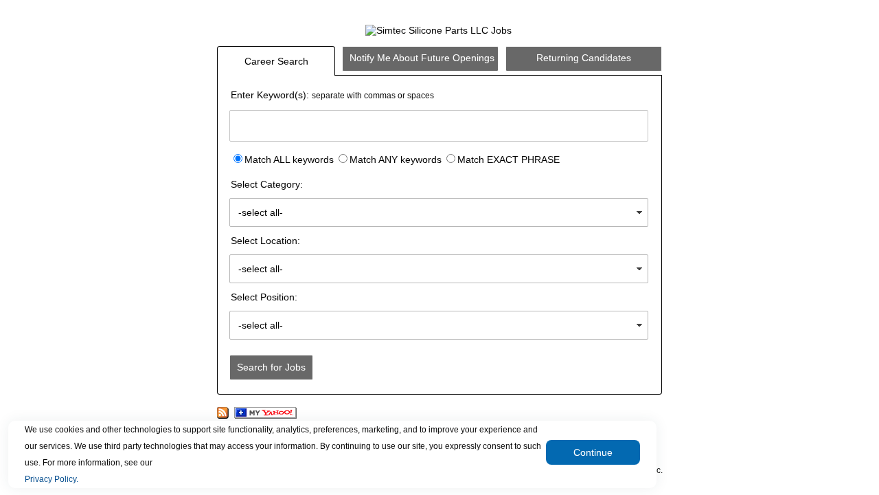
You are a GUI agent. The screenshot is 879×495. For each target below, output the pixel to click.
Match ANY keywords (396, 159)
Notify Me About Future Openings (422, 57)
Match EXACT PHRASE (508, 159)
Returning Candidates (583, 57)
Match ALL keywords (289, 159)
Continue (593, 452)
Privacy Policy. (51, 479)
